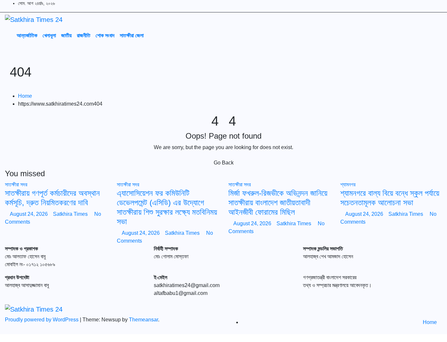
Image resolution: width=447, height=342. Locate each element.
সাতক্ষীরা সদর (16, 184)
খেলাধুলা (49, 35)
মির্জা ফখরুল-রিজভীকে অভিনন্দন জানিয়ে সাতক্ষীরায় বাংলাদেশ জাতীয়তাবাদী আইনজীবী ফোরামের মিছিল (277, 202)
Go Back (224, 162)
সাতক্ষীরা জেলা (132, 35)
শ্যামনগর (347, 184)
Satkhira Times (71, 214)
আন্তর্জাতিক (27, 35)
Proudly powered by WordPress (42, 319)
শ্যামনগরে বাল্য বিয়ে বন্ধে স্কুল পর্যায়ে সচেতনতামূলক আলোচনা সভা (389, 198)
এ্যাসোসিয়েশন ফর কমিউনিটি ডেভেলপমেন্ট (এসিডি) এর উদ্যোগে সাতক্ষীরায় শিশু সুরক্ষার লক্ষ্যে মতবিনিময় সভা (167, 207)
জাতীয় (66, 35)
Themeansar (143, 319)
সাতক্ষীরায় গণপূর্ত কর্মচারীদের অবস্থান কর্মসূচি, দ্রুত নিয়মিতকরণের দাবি (52, 198)
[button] (422, 35)
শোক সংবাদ (105, 35)
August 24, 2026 (29, 214)
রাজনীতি (83, 35)
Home (25, 96)
